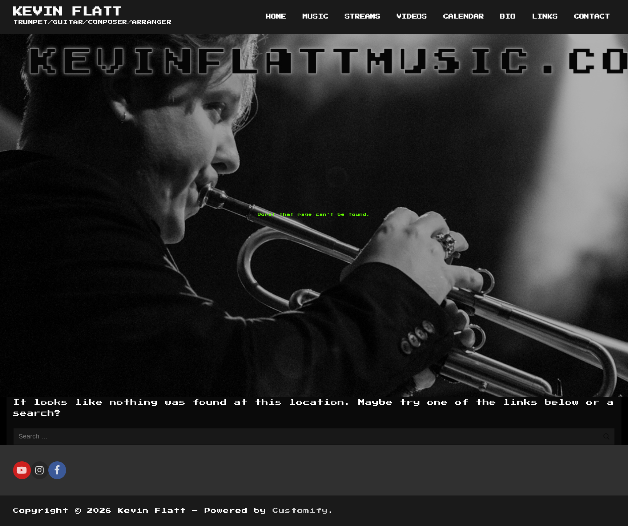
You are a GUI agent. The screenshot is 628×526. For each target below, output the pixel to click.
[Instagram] (40, 470)
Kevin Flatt (67, 11)
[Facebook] (57, 470)
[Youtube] (22, 470)
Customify (300, 511)
